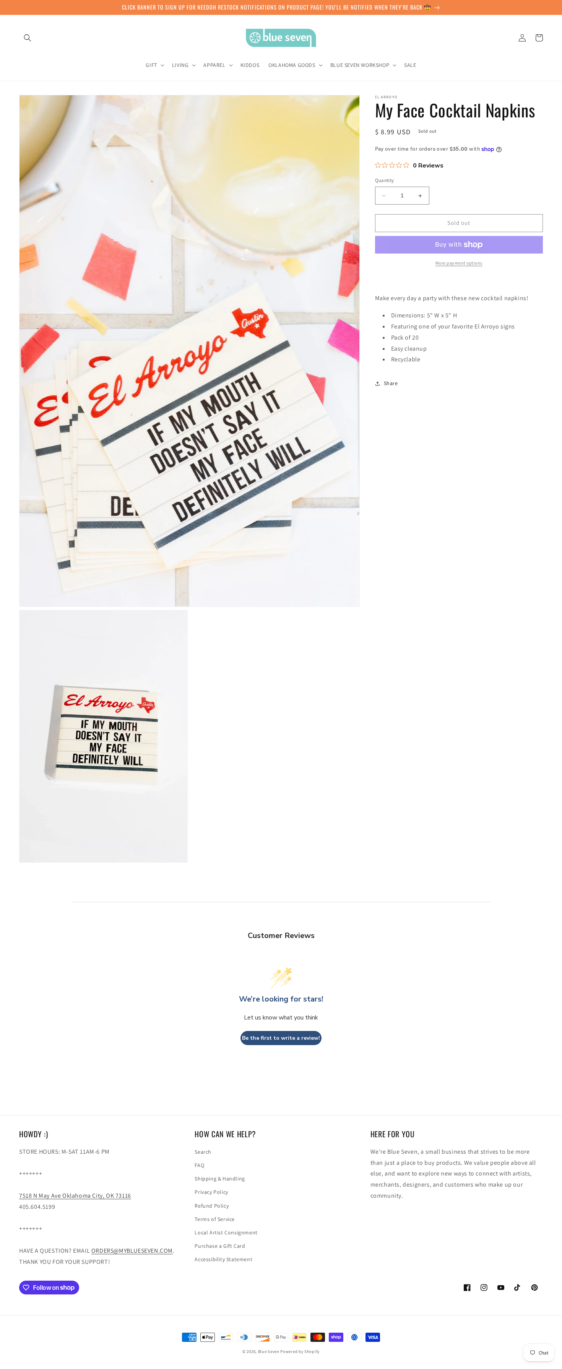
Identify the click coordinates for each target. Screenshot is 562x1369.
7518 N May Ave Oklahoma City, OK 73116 (75, 1196)
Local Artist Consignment (226, 1232)
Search (203, 1151)
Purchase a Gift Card (220, 1245)
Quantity (384, 180)
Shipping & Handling (220, 1178)
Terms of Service (215, 1219)
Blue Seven (268, 1351)
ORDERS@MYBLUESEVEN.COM (132, 1251)
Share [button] (391, 383)
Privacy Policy (211, 1192)
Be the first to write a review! (281, 1038)
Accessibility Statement (223, 1259)
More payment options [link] (458, 263)
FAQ (199, 1165)
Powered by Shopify (300, 1351)
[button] (27, 37)
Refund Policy (212, 1205)
